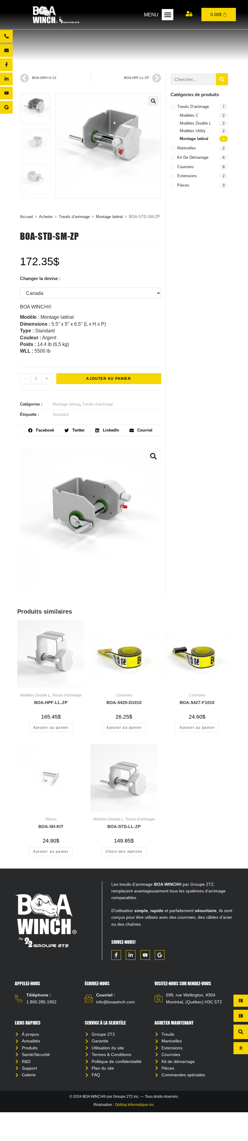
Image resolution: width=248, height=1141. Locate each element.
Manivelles (186, 148)
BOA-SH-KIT (51, 826)
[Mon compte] (189, 13)
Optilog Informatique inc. (135, 1105)
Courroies (185, 167)
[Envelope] (6, 50)
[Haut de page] (240, 1048)
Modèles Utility (193, 131)
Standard (60, 414)
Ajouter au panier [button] (51, 727)
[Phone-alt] (6, 36)
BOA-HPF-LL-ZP (50, 702)
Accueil (26, 216)
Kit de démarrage (192, 157)
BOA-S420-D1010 (124, 702)
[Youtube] (6, 93)
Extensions (187, 176)
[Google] (6, 107)
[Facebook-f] (6, 64)
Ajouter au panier (108, 379)
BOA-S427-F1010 (197, 702)
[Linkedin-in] (6, 79)
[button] (168, 15)
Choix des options (124, 851)
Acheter (46, 216)
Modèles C (189, 115)
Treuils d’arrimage (74, 216)
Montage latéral (109, 216)
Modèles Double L (195, 123)
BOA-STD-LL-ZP (124, 826)
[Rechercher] (222, 79)
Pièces (183, 185)
